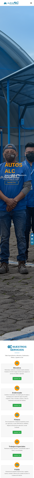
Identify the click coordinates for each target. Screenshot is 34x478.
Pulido (17, 470)
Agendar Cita (11, 182)
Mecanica (17, 368)
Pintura (17, 420)
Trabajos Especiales (17, 447)
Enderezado (17, 393)
